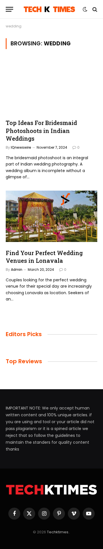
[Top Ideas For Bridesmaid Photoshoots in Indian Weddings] (51, 86)
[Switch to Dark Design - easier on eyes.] (85, 9)
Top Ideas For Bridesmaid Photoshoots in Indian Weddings (41, 130)
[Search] (94, 9)
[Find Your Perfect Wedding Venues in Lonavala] (51, 216)
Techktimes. (58, 532)
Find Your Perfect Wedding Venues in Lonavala (44, 256)
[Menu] (9, 9)
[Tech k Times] (49, 9)
